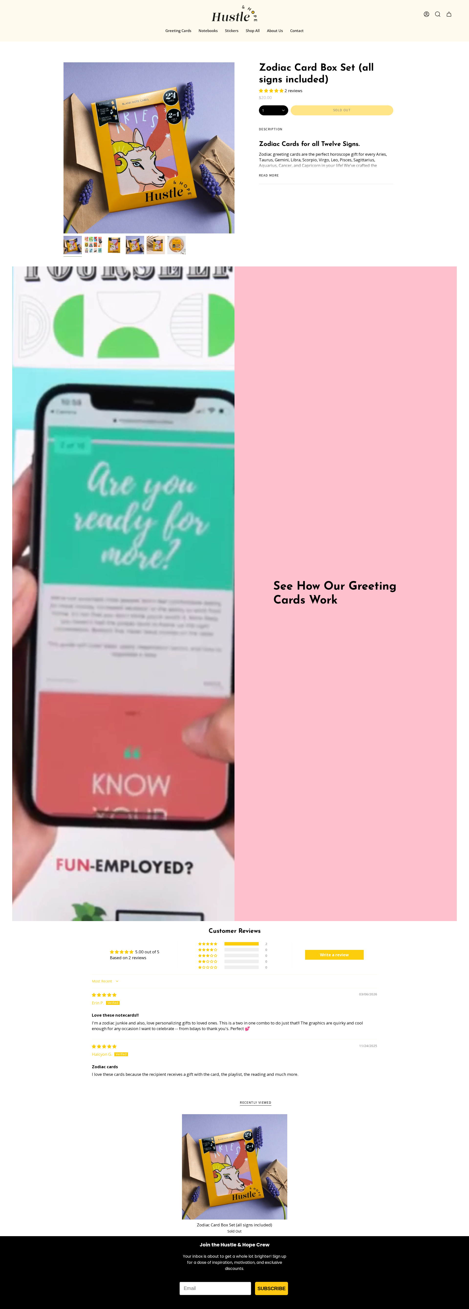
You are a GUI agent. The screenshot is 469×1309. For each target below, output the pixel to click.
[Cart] (449, 14)
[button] (272, 90)
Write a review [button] (334, 954)
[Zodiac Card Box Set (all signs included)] (234, 1167)
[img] (104, 995)
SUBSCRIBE (271, 1288)
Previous (63, 148)
